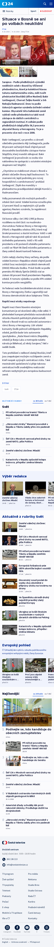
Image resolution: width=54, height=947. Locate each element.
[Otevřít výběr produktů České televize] (51, 4)
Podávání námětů (36, 907)
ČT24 (4, 29)
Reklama (32, 879)
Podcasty (6, 896)
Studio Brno (33, 885)
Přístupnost (35, 942)
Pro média (33, 873)
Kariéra (31, 901)
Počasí (5, 901)
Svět (6, 389)
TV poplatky (8, 885)
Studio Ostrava (35, 890)
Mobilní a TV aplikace (12, 912)
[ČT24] (7, 4)
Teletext (6, 890)
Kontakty (32, 918)
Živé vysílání (8, 879)
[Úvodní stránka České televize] (13, 842)
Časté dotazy (34, 912)
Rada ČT (32, 896)
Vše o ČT (6, 918)
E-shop (5, 907)
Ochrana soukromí (19, 942)
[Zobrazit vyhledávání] (45, 4)
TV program (8, 873)
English (5, 942)
